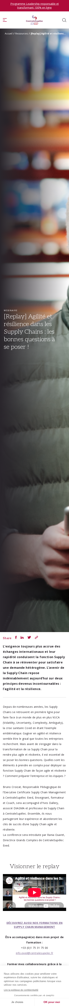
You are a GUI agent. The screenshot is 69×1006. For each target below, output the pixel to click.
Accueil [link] (8, 33)
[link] (34, 20)
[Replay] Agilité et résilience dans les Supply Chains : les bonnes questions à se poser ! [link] (49, 33)
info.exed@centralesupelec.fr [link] (34, 953)
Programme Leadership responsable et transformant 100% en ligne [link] (34, 5)
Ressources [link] (21, 33)
